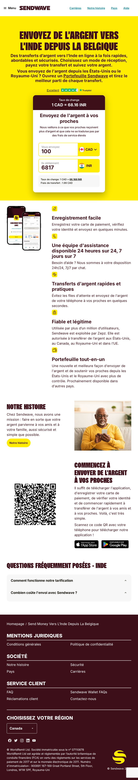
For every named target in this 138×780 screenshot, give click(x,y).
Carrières (75, 8)
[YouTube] (34, 740)
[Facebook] (10, 740)
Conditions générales (24, 644)
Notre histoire (96, 8)
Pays (114, 8)
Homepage (15, 624)
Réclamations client (22, 699)
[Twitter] (16, 740)
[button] (69, 580)
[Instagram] (22, 740)
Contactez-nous (83, 699)
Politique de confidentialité (91, 644)
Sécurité (77, 665)
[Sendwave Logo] (35, 8)
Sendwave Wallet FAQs (88, 692)
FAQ (10, 692)
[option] (31, 714)
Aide (126, 8)
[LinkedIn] (28, 740)
